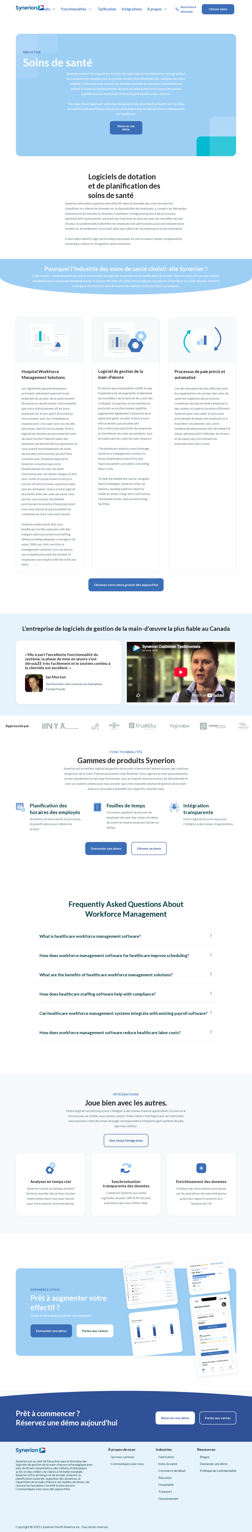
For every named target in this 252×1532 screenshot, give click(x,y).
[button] (46, 9)
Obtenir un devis (149, 848)
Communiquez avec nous (127, 1464)
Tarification (107, 9)
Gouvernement (168, 1498)
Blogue (204, 1457)
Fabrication (166, 1457)
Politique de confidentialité (218, 1470)
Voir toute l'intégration (126, 1140)
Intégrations (131, 9)
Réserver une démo (126, 127)
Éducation (165, 1477)
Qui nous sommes (122, 1457)
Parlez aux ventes (95, 1331)
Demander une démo (106, 848)
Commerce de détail (171, 1470)
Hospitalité (166, 1484)
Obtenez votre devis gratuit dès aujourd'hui (126, 585)
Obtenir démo (218, 9)
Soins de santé (167, 1464)
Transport (165, 1491)
